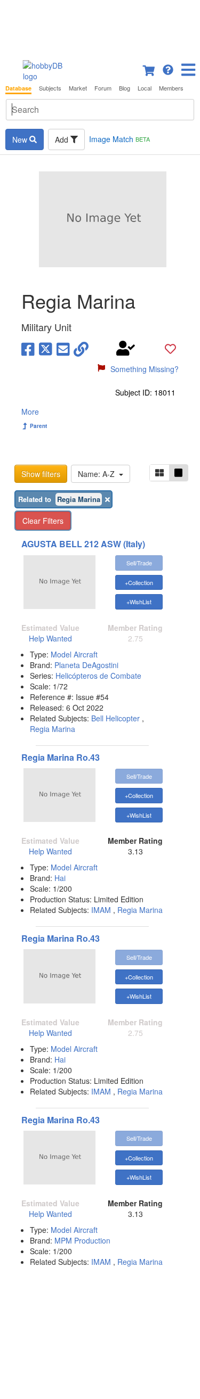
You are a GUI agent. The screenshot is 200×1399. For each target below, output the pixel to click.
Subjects (50, 88)
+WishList (138, 601)
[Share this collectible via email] (63, 348)
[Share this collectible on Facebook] (28, 348)
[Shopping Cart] (149, 69)
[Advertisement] (100, 26)
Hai (60, 878)
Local (144, 88)
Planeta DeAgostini (86, 665)
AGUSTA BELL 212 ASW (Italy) (83, 544)
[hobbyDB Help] (168, 69)
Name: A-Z (98, 473)
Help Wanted (50, 638)
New (20, 139)
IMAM (101, 909)
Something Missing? (144, 369)
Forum (102, 88)
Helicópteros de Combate (98, 675)
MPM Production (82, 1240)
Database (18, 88)
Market (78, 88)
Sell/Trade (139, 562)
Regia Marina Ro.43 (60, 757)
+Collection (139, 582)
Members (171, 88)
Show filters (40, 473)
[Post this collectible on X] (45, 348)
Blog (124, 88)
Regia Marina (52, 728)
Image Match (119, 139)
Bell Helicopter (115, 718)
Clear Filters (42, 520)
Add (62, 139)
